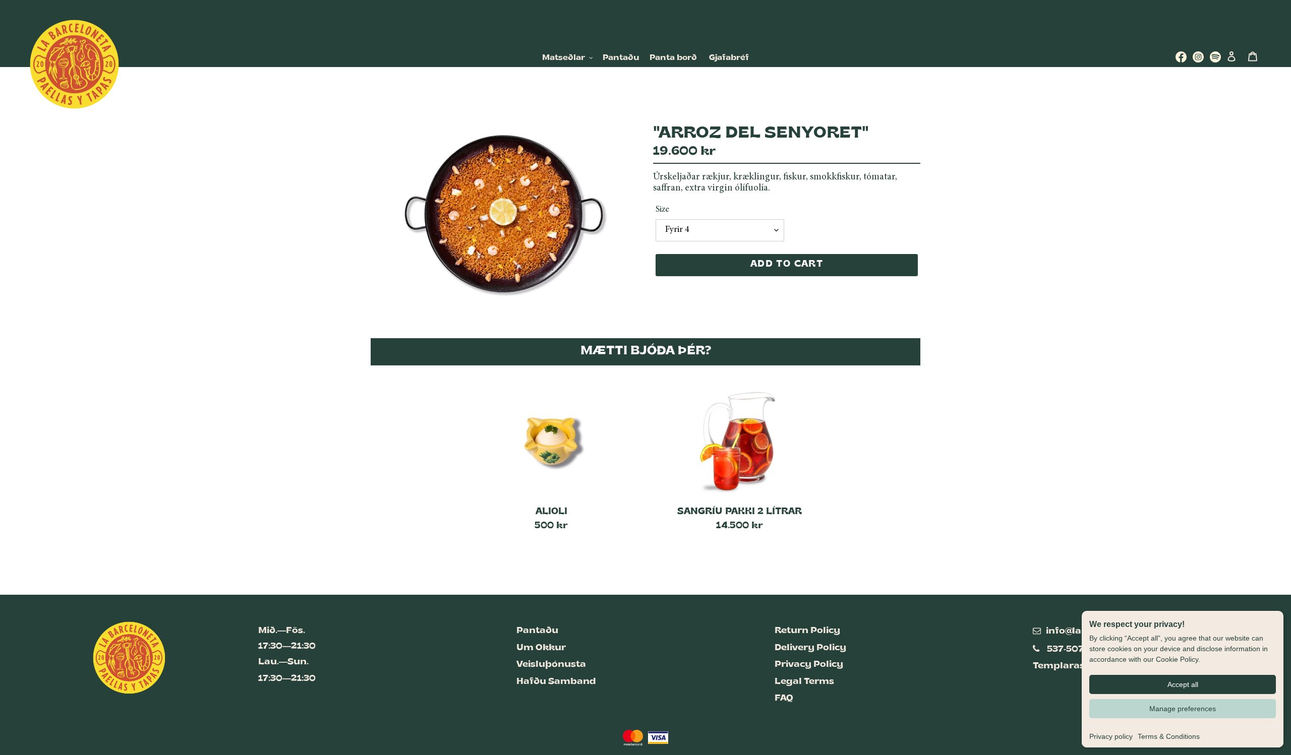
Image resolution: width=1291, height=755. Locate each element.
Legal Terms (804, 681)
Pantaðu (537, 630)
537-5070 (1068, 649)
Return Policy (807, 630)
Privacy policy (1111, 736)
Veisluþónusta (551, 664)
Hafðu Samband (556, 681)
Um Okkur (541, 648)
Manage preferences (1182, 709)
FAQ (784, 698)
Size (662, 209)
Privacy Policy (809, 664)
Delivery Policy (810, 648)
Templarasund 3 (1072, 666)
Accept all (1182, 684)
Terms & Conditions (1169, 736)
